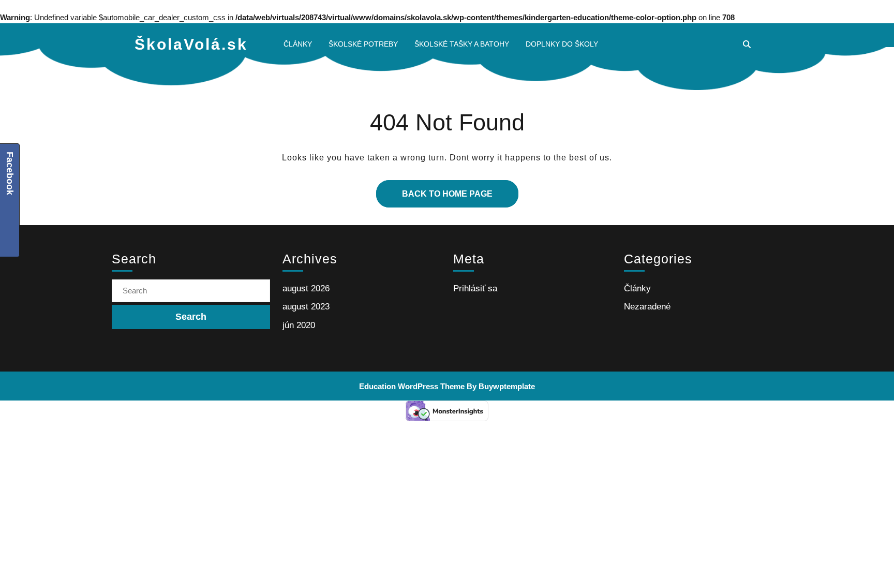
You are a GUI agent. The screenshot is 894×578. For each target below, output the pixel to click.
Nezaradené (647, 307)
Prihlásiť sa (475, 288)
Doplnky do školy (562, 44)
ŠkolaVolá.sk (191, 44)
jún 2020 (298, 325)
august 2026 (306, 288)
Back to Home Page (434, 189)
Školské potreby (363, 44)
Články (298, 44)
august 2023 (306, 307)
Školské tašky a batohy (461, 44)
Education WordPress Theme (412, 386)
